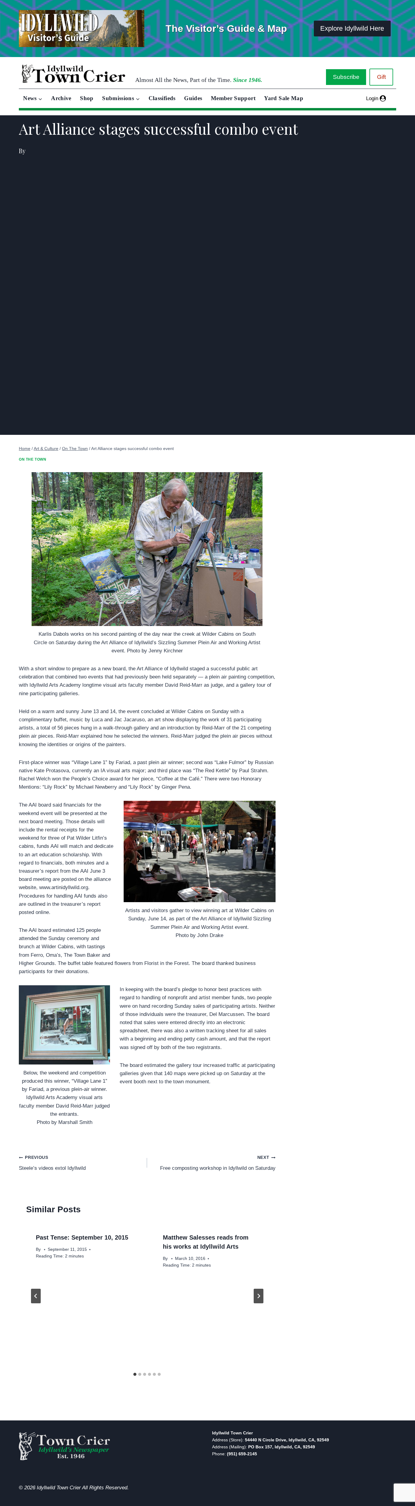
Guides (193, 98)
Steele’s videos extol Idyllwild (52, 1163)
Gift (381, 77)
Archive (61, 98)
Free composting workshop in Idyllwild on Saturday (217, 1163)
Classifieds (162, 98)
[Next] (258, 1296)
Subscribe (346, 77)
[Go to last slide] (36, 1296)
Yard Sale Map (283, 98)
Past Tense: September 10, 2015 (82, 1237)
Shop (86, 98)
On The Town (32, 459)
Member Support (233, 98)
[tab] (134, 1374)
